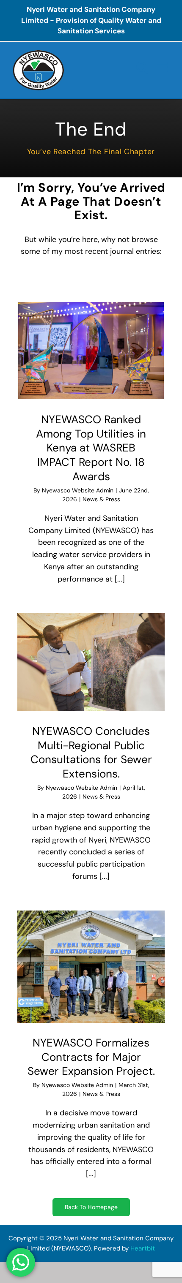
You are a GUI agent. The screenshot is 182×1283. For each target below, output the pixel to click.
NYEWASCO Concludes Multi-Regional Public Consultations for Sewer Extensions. (91, 752)
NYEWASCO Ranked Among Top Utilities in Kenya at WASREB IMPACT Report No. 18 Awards (91, 448)
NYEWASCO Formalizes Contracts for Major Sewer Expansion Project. (91, 1057)
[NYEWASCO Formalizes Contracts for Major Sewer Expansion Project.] (90, 967)
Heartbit (142, 1248)
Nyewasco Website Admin (77, 490)
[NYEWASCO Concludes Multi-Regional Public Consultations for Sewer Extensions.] (90, 662)
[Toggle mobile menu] (163, 67)
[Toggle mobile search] (142, 67)
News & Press (101, 499)
